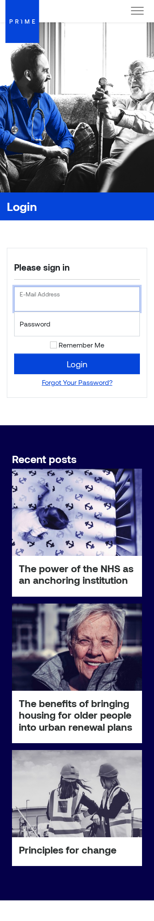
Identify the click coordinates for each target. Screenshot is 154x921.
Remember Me (81, 345)
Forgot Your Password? (77, 382)
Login (77, 364)
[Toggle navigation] (137, 11)
